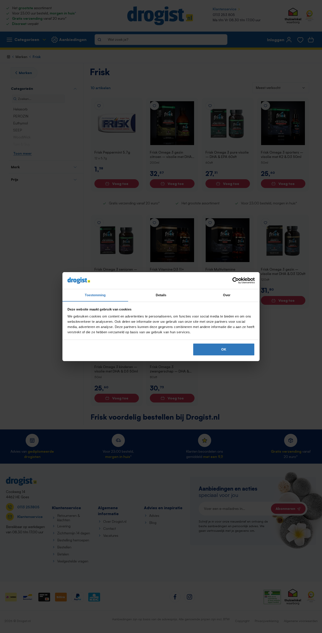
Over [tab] (226, 295)
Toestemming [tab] (95, 295)
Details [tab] (161, 295)
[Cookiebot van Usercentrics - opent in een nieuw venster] (235, 280)
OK (223, 349)
